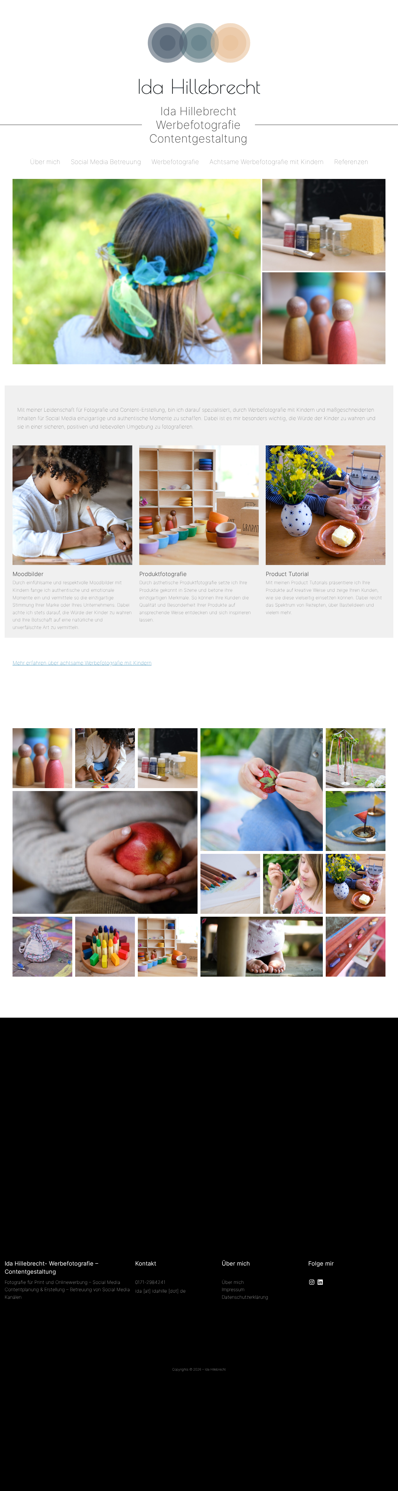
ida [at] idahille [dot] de (160, 1291)
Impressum (233, 1289)
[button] (137, 271)
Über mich (233, 1282)
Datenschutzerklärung (245, 1297)
